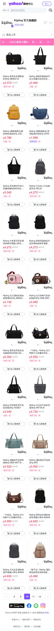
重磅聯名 (35, 42)
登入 (47, 3)
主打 (4, 42)
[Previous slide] (4, 57)
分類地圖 (37, 626)
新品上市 (11, 34)
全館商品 (50, 42)
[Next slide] (24, 57)
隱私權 (27, 626)
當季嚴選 (42, 42)
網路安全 (17, 626)
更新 (47, 612)
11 (33, 596)
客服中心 (15, 619)
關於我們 (26, 619)
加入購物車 (15, 94)
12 (39, 596)
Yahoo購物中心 (21, 4)
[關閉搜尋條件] (8, 10)
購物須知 (37, 619)
